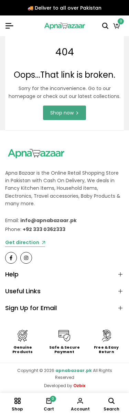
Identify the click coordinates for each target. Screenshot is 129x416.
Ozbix (79, 385)
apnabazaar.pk (73, 370)
